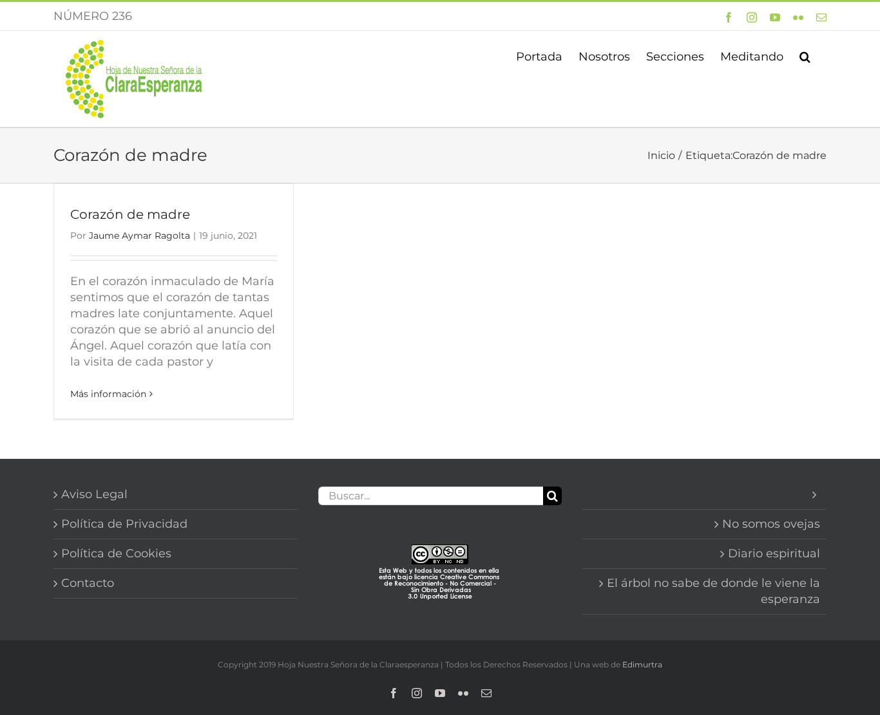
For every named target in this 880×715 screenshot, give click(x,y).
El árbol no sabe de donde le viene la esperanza (713, 591)
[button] (804, 55)
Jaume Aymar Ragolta (139, 235)
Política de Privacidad (124, 524)
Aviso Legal (94, 494)
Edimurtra (642, 664)
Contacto (87, 583)
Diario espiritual (774, 553)
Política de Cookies (116, 553)
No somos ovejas (771, 524)
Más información (108, 394)
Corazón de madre (130, 214)
